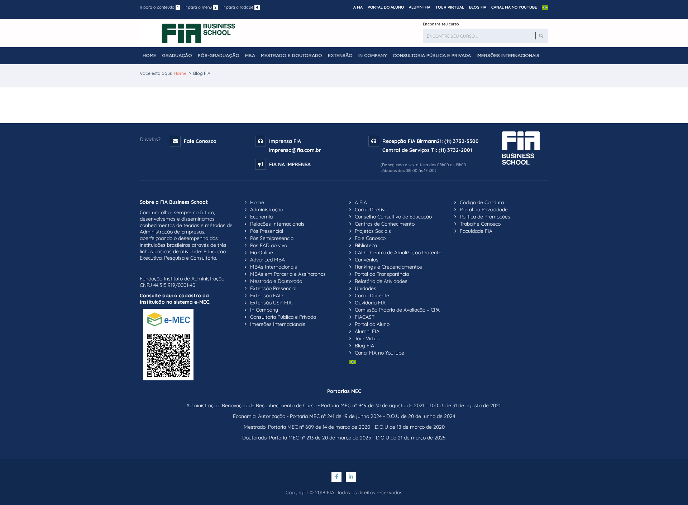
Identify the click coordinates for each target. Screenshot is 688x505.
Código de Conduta (482, 202)
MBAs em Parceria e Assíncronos (288, 274)
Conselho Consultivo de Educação (393, 216)
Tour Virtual (449, 7)
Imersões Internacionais (508, 55)
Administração (266, 209)
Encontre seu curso (441, 24)
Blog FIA (477, 7)
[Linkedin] (351, 476)
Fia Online (261, 252)
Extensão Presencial (273, 288)
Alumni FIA (419, 7)
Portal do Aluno (386, 7)
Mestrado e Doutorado (291, 55)
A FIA (358, 7)
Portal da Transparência (382, 274)
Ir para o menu (200, 7)
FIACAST (364, 317)
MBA (250, 55)
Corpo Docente (372, 295)
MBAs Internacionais (273, 267)
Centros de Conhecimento (385, 224)
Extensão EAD (266, 295)
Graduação (177, 55)
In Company (372, 55)
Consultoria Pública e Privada (432, 55)
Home (149, 55)
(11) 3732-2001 (455, 150)
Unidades (365, 288)
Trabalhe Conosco (480, 224)
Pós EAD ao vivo (268, 245)
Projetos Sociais (373, 231)
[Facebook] (337, 476)
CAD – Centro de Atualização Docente (398, 252)
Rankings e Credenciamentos (388, 267)
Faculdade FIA (476, 231)
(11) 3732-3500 (461, 141)
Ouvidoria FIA (370, 302)
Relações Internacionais (277, 224)
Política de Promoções (485, 216)
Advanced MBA (267, 259)
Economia (261, 216)
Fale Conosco (200, 141)
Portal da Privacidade (484, 209)
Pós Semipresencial (272, 238)
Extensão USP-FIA (271, 302)
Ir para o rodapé (240, 7)
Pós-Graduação (218, 55)
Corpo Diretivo (371, 209)
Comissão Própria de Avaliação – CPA (397, 310)
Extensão (340, 55)
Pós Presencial (266, 231)
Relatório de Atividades (381, 281)
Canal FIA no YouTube (514, 7)
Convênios (366, 259)
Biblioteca (366, 245)
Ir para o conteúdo (159, 7)
